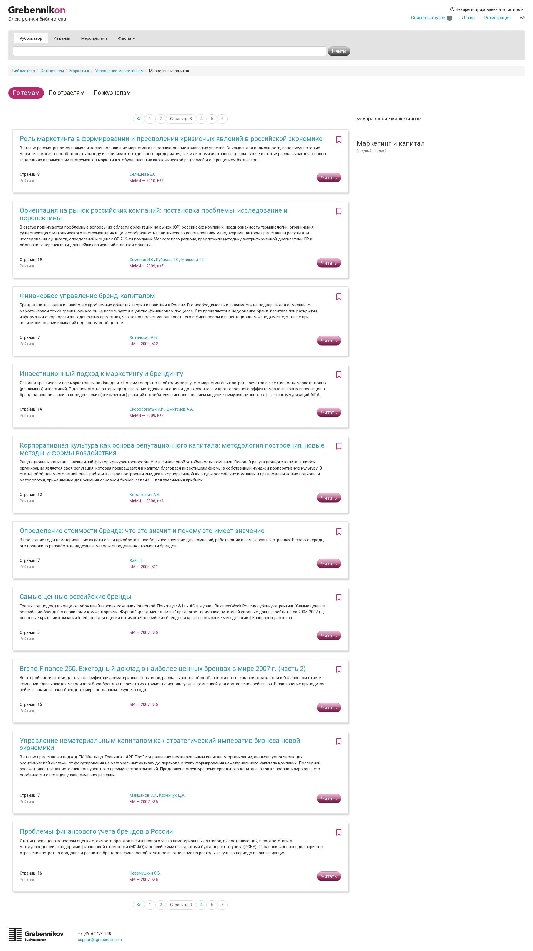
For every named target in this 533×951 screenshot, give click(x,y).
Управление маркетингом (119, 70)
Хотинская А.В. (144, 337)
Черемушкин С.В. (145, 873)
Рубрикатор (31, 38)
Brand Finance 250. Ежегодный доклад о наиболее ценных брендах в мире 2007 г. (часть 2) (163, 668)
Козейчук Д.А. (172, 795)
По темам (26, 92)
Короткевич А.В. (145, 494)
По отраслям (67, 92)
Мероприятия (94, 38)
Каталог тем (52, 70)
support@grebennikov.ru (100, 939)
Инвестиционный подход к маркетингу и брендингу (101, 374)
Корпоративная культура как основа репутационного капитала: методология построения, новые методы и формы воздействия (172, 448)
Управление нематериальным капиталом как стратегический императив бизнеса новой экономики (160, 744)
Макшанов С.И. (143, 795)
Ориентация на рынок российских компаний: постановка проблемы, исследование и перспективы (154, 214)
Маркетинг (79, 70)
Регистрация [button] (497, 17)
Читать (329, 177)
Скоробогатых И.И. (147, 409)
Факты (125, 38)
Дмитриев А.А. (180, 409)
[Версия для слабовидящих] (522, 18)
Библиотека (23, 70)
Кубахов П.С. (167, 259)
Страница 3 (181, 118)
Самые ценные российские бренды (76, 596)
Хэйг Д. (137, 560)
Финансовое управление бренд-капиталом (87, 296)
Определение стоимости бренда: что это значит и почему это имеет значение (142, 531)
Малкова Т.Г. (193, 259)
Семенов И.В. (142, 259)
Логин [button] (468, 17)
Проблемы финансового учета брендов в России (96, 831)
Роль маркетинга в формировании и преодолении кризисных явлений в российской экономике (171, 139)
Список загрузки (431, 17)
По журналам (112, 92)
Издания (61, 38)
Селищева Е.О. (143, 174)
